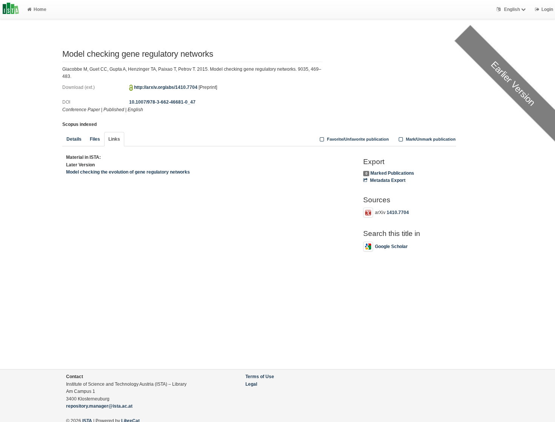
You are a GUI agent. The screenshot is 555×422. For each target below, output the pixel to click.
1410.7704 (398, 212)
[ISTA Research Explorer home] (11, 9)
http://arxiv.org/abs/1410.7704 (165, 87)
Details (74, 139)
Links (114, 139)
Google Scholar (391, 246)
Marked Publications (392, 173)
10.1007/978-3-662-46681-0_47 (162, 102)
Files (95, 139)
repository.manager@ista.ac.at (99, 406)
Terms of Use (259, 376)
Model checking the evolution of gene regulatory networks (128, 172)
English (512, 9)
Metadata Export (387, 180)
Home (40, 9)
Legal (251, 384)
